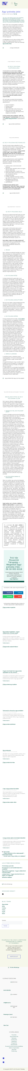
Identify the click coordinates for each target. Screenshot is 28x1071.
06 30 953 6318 (14, 569)
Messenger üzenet (8, 1014)
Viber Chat (5, 1025)
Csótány (4, 908)
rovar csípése (21, 318)
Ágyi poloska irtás (14, 1036)
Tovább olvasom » (6, 642)
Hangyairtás (14, 1043)
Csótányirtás (14, 1039)
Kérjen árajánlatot (14, 579)
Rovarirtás (14, 1034)
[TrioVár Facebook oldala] (3, 894)
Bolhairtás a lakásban (7, 877)
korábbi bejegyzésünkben (11, 118)
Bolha (3, 906)
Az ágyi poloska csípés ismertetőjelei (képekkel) (14, 838)
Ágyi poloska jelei (7, 750)
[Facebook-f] (3, 1058)
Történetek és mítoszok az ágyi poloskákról (13, 710)
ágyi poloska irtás (7, 43)
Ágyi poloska (7, 851)
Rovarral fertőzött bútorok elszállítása (14, 1046)
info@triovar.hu (7, 1002)
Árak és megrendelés (14, 1048)
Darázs (3, 909)
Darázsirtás (14, 1041)
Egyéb (3, 911)
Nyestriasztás (14, 1044)
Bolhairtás (14, 1038)
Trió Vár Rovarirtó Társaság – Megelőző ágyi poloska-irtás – (14, 562)
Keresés (4, 920)
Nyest (3, 913)
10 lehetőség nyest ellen (8, 866)
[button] (12, 3)
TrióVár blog (14, 1051)
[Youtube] (3, 1062)
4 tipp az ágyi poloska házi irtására (11, 788)
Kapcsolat (14, 1049)
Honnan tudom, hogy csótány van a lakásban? (14, 856)
